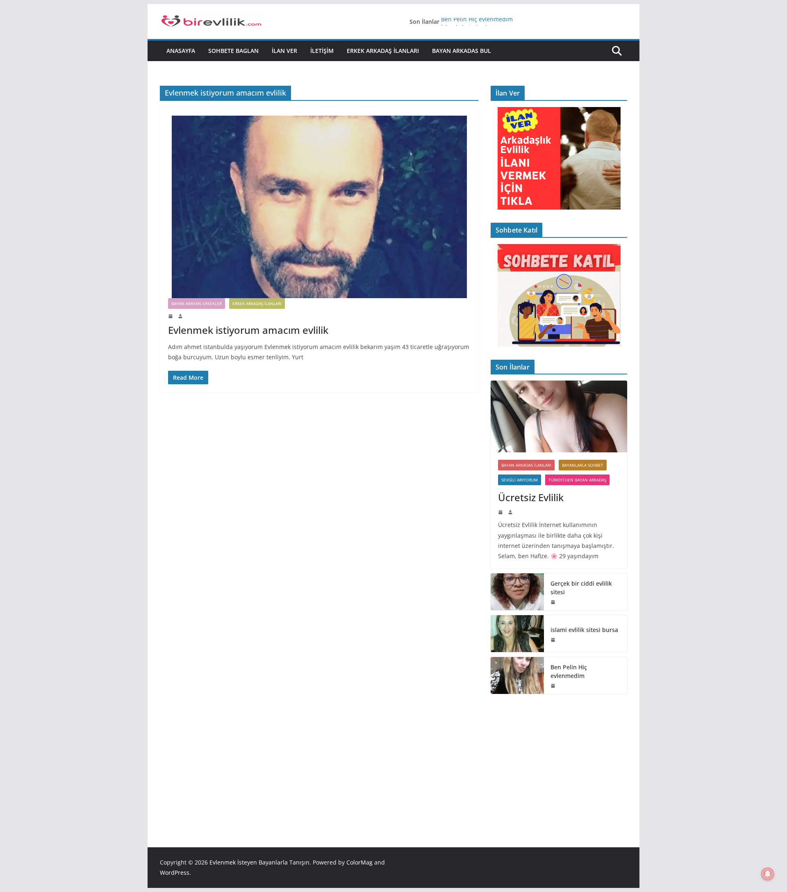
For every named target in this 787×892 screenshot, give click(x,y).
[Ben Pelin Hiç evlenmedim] (517, 675)
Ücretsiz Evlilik (531, 497)
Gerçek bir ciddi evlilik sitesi (581, 587)
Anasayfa (180, 51)
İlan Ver (284, 51)
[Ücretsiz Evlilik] (559, 416)
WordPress (174, 872)
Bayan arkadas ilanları (526, 465)
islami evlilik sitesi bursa (584, 630)
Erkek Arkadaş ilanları (383, 51)
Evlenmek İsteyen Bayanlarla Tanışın (259, 862)
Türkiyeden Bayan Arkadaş (577, 480)
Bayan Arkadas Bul (461, 51)
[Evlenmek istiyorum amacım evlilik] (319, 207)
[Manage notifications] (767, 874)
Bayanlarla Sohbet (582, 465)
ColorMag (359, 862)
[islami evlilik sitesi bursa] (517, 633)
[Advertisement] (559, 758)
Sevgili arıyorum (519, 480)
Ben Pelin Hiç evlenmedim (477, 21)
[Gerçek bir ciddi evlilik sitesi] (517, 591)
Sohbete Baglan (233, 51)
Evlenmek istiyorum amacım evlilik (248, 330)
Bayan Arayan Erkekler (196, 303)
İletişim (322, 51)
